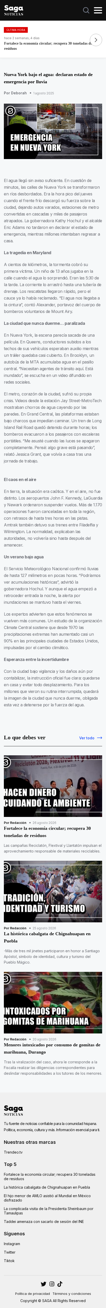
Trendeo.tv (13, 1152)
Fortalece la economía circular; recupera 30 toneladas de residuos (49, 1176)
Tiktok (9, 1261)
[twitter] (51, 1284)
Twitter (9, 1252)
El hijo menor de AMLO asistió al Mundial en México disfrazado (47, 1198)
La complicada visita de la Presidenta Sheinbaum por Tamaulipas (48, 1210)
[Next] (96, 40)
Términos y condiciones (71, 1294)
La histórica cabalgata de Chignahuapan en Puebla (47, 1187)
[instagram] (43, 1284)
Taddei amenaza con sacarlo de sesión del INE (44, 1221)
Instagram (12, 1243)
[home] (13, 9)
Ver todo (86, 738)
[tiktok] (59, 1284)
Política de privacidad (32, 1294)
